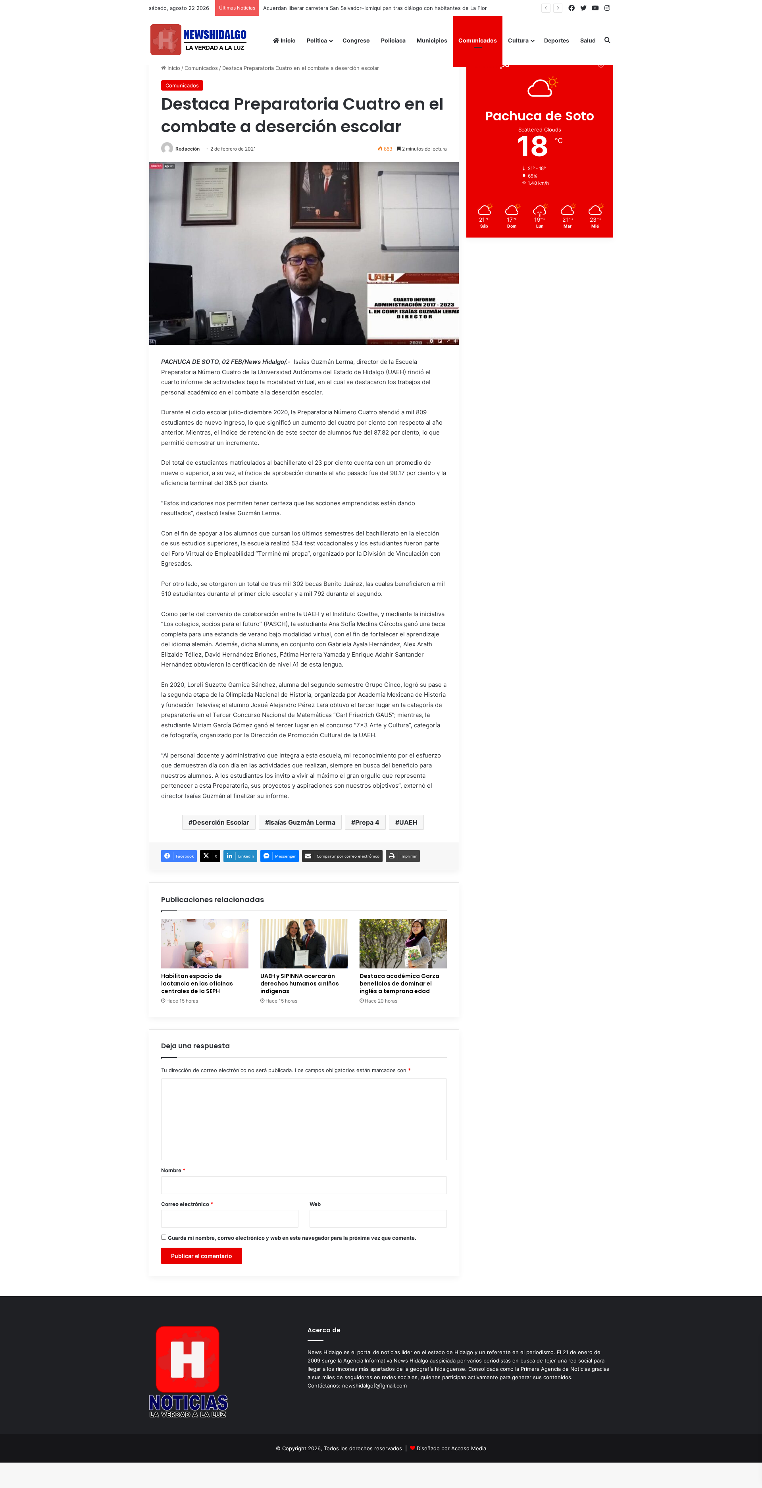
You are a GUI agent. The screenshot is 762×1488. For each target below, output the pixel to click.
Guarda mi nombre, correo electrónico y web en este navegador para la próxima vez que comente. (292, 1238)
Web (315, 1204)
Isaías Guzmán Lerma (302, 822)
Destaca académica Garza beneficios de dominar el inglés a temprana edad (399, 983)
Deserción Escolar (220, 822)
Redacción (187, 149)
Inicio (287, 40)
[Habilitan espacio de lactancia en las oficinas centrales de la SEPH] (204, 943)
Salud (588, 40)
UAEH (408, 822)
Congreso (356, 40)
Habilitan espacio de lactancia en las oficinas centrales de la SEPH (197, 983)
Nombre (173, 1170)
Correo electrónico (187, 1204)
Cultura (518, 40)
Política (317, 40)
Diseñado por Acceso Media (451, 1448)
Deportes (556, 40)
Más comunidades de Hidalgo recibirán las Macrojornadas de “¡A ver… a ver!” (359, 8)
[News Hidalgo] (198, 40)
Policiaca (393, 40)
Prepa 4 (367, 822)
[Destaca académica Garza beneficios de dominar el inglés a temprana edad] (403, 943)
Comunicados (477, 40)
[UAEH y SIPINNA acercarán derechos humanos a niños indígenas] (304, 943)
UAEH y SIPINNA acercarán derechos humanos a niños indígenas (299, 983)
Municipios (432, 40)
